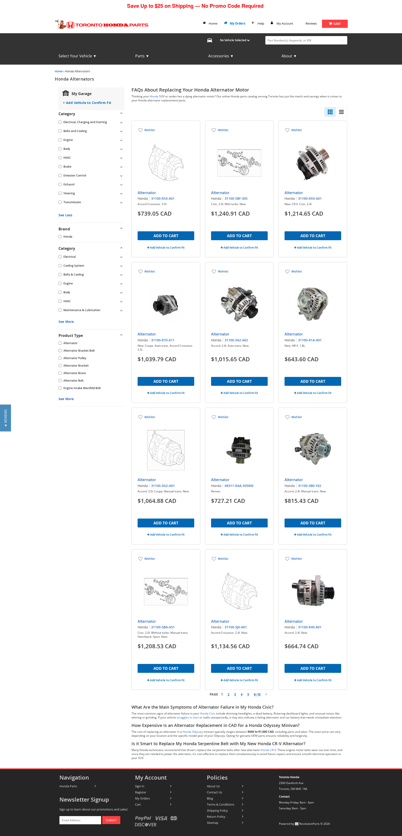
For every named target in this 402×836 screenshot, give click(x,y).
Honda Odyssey (193, 732)
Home (213, 23)
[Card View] (330, 112)
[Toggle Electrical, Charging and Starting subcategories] (121, 122)
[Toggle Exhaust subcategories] (121, 184)
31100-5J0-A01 (236, 627)
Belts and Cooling (75, 131)
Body (66, 149)
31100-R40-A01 (310, 627)
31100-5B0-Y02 (309, 485)
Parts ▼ (142, 56)
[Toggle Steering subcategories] (121, 193)
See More (66, 321)
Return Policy (216, 816)
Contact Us (214, 792)
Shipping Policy (217, 810)
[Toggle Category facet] (121, 114)
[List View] (341, 112)
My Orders (237, 23)
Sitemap (212, 823)
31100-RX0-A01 (310, 198)
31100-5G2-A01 (163, 485)
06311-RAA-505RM (239, 485)
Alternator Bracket (76, 366)
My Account (285, 23)
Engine (68, 140)
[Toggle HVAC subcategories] (121, 158)
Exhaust (69, 184)
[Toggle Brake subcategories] (121, 166)
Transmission (72, 202)
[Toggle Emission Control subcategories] (121, 175)
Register (140, 792)
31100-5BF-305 (236, 198)
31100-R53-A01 (163, 198)
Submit (111, 820)
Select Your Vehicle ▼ (77, 56)
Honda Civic (207, 713)
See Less (65, 215)
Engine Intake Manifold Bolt (82, 388)
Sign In (139, 786)
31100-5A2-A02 (236, 340)
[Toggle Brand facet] (121, 229)
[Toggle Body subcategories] (121, 149)
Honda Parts (68, 786)
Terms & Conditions (220, 804)
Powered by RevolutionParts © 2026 (304, 824)
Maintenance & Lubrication (81, 310)
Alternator (70, 343)
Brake (67, 167)
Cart (138, 804)
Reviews (311, 23)
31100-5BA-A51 (163, 627)
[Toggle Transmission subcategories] (121, 202)
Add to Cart (165, 235)
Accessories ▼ (221, 56)
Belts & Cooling (73, 274)
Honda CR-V (268, 750)
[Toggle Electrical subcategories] (121, 257)
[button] (5, 418)
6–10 (257, 694)
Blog (210, 798)
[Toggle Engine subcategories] (121, 140)
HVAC (67, 158)
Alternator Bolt (73, 381)
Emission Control (74, 175)
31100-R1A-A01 (310, 340)
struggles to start (188, 717)
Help (261, 23)
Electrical (69, 257)
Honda (67, 237)
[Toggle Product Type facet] (121, 335)
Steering (69, 193)
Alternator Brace (74, 373)
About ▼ (289, 56)
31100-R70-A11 (163, 340)
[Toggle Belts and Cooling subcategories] (121, 131)
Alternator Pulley (74, 358)
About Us (213, 786)
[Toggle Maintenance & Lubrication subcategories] (121, 310)
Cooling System (73, 266)
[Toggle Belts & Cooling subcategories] (121, 274)
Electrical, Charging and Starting (85, 122)
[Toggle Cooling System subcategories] (121, 266)
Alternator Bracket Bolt (79, 351)
